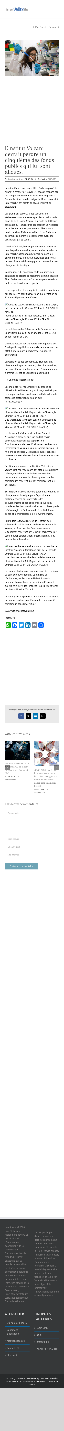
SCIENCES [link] (52, 179)
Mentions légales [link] (16, 1323)
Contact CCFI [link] (13, 1330)
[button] (7, 758)
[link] (17, 8)
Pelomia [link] (32, 1367)
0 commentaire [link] (56, 774)
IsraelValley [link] (34, 1361)
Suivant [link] (53, 27)
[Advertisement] (32, 113)
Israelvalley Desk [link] (15, 179)
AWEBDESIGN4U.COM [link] (24, 1364)
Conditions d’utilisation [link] (13, 1314)
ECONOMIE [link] (42, 1310)
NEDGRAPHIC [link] (41, 1364)
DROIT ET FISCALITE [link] (46, 1332)
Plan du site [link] (13, 1338)
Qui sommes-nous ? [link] (17, 1305)
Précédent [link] (40, 27)
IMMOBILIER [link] (43, 1325)
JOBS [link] (39, 1317)
